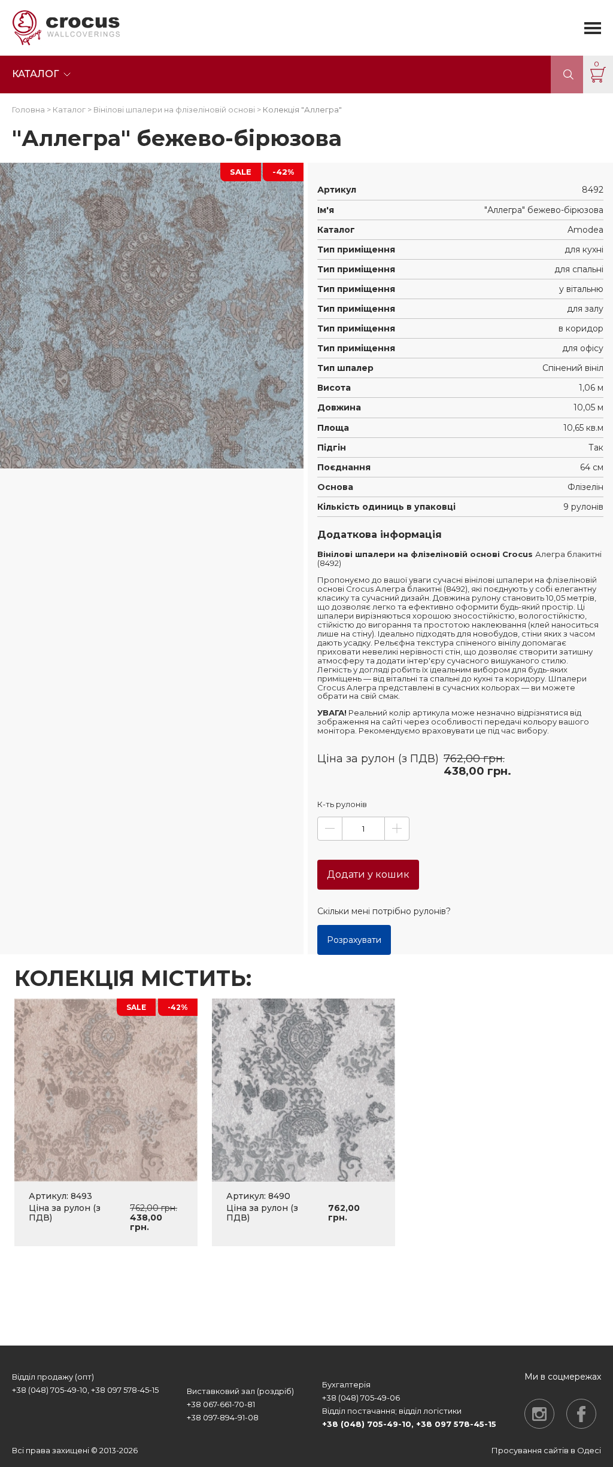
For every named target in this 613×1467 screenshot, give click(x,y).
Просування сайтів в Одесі (546, 1450)
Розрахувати (354, 940)
